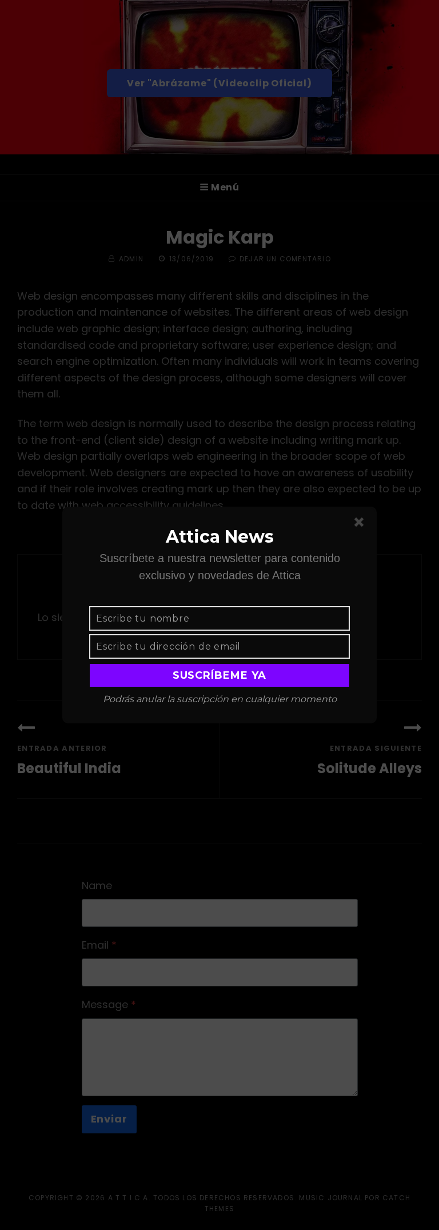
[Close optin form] (361, 524)
